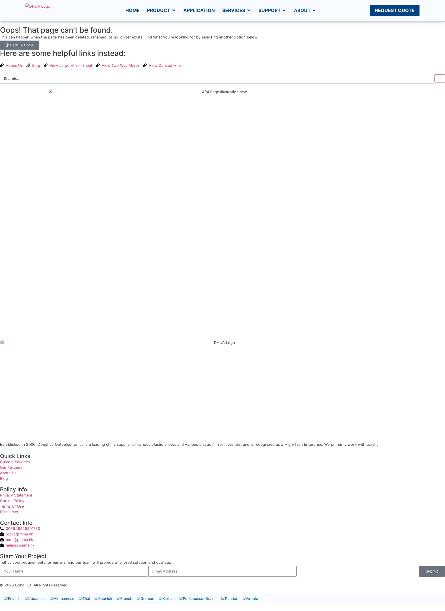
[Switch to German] (145, 598)
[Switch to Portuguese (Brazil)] (198, 598)
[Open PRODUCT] (173, 10)
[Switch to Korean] (166, 598)
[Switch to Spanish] (103, 598)
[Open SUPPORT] (284, 10)
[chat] (1, 580)
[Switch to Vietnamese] (62, 598)
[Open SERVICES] (248, 10)
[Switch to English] (12, 598)
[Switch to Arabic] (250, 598)
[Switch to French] (124, 598)
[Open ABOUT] (314, 10)
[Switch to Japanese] (35, 598)
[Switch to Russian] (230, 598)
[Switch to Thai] (84, 598)
